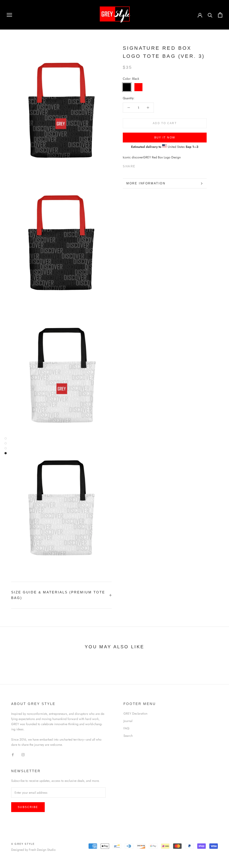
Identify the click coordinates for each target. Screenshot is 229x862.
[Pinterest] (151, 165)
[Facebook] (140, 165)
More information (145, 183)
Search (128, 735)
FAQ (126, 728)
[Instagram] (23, 754)
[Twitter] (145, 165)
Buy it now (164, 137)
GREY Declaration (135, 713)
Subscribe (28, 807)
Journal (127, 721)
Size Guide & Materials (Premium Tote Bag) (58, 595)
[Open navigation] (9, 15)
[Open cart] (220, 14)
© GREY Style (23, 844)
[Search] (210, 15)
